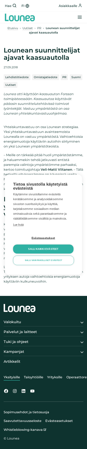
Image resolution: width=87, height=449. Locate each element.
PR (39, 28)
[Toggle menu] (79, 17)
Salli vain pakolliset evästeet (43, 260)
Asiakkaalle (68, 6)
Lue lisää (18, 224)
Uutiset (27, 28)
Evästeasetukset (43, 237)
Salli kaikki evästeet (43, 249)
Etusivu (12, 28)
